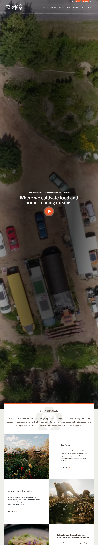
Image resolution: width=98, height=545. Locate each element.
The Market (61, 7)
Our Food (53, 7)
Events (69, 7)
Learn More (64, 467)
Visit (89, 7)
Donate (77, 1)
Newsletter (85, 1)
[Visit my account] (69, 1)
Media (83, 7)
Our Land (45, 7)
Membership (76, 7)
